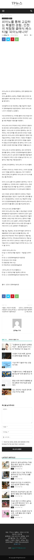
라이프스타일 (8, 15)
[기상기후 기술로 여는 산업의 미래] (6, 365)
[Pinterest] (12, 39)
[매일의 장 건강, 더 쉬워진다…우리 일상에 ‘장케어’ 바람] (5, 485)
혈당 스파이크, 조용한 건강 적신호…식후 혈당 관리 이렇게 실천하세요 (21, 513)
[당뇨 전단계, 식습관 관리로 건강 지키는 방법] (6, 392)
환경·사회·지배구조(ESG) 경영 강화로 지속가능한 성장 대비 (22, 383)
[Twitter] (8, 39)
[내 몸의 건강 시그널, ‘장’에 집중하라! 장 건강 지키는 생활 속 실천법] (5, 475)
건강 (3, 349)
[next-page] (6, 399)
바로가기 (17, 544)
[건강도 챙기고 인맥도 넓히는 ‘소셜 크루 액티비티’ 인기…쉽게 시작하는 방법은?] (5, 503)
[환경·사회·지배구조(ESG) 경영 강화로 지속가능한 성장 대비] (6, 383)
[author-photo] (17, 328)
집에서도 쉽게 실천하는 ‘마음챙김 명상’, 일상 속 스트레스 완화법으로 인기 (21, 464)
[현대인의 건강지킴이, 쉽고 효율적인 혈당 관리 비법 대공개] (5, 494)
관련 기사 (4, 339)
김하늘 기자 (6, 35)
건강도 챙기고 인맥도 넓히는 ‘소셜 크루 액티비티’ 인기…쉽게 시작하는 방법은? (21, 503)
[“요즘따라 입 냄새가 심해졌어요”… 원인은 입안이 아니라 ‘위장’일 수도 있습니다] (6, 347)
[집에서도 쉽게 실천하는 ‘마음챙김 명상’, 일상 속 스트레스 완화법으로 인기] (5, 465)
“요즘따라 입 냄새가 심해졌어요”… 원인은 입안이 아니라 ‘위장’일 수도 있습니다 (22, 347)
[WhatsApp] (17, 39)
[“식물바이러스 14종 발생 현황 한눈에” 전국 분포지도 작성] (6, 374)
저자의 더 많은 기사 (14, 339)
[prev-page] (3, 399)
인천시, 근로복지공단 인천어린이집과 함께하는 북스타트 (25, 310)
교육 (3, 376)
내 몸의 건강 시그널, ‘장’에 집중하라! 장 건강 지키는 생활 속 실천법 (21, 474)
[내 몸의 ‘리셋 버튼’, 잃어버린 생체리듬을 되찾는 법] (6, 356)
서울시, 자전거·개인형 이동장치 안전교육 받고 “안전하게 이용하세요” (9, 310)
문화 (11, 18)
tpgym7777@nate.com (19, 548)
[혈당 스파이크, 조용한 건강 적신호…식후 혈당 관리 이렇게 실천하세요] (5, 514)
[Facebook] (4, 39)
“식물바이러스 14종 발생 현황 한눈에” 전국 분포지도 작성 (22, 374)
